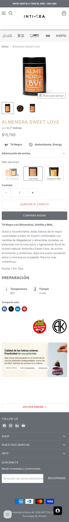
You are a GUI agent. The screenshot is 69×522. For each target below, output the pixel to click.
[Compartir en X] (11, 309)
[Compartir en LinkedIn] (17, 309)
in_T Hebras (14, 128)
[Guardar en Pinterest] (24, 309)
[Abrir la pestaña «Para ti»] (57, 510)
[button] (12, 173)
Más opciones (10, 161)
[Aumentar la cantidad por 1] (33, 192)
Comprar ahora (34, 215)
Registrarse (57, 478)
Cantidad (7, 185)
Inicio (5, 46)
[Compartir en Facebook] (4, 309)
